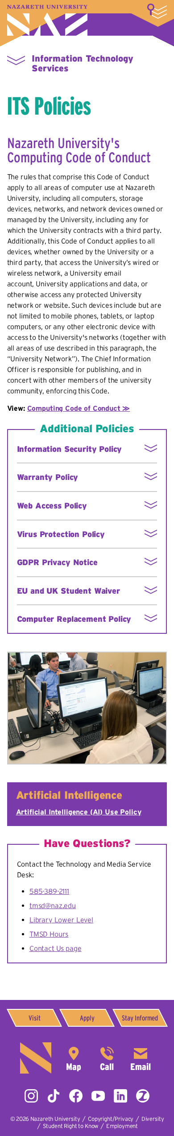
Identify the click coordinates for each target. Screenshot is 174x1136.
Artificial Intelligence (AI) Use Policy (78, 812)
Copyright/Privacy (110, 1118)
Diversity (152, 1118)
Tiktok (53, 1096)
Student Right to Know (71, 1126)
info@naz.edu (140, 1058)
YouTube (98, 1096)
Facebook (76, 1096)
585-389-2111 (49, 891)
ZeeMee (142, 1096)
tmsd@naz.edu (52, 905)
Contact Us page (55, 948)
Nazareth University (47, 20)
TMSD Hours (48, 934)
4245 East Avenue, (73, 1058)
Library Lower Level (61, 920)
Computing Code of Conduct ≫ (78, 408)
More (157, 11)
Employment (122, 1126)
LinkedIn (120, 1096)
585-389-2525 (107, 1058)
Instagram (31, 1096)
